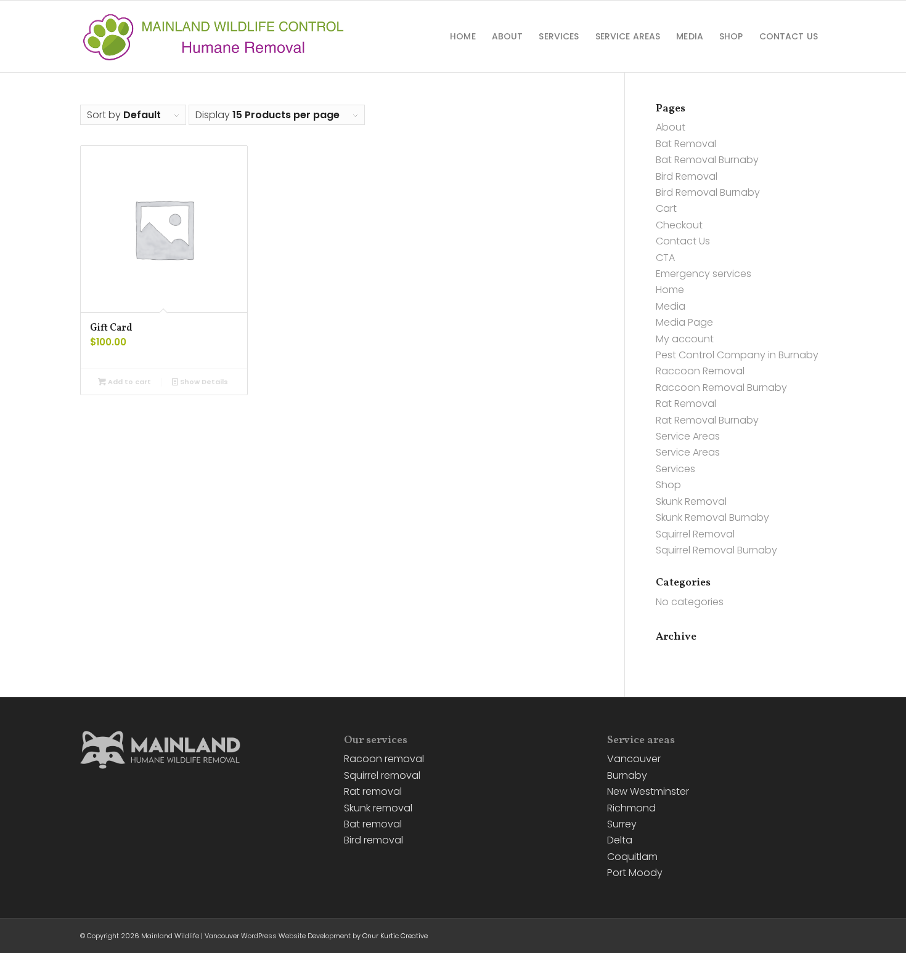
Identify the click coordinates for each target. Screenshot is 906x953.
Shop (668, 485)
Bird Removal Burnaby (708, 192)
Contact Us (683, 241)
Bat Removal (686, 144)
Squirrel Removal (695, 534)
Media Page (684, 322)
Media (670, 306)
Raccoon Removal (700, 371)
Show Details (203, 382)
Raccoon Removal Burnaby (721, 387)
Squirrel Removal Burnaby (716, 550)
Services (675, 469)
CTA (665, 258)
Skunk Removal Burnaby (712, 517)
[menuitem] (463, 36)
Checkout (679, 225)
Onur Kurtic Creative (395, 936)
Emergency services (703, 274)
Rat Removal (686, 403)
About (670, 127)
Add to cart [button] (128, 382)
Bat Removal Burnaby (707, 160)
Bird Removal (686, 176)
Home (670, 290)
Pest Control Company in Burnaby (737, 355)
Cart (666, 208)
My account (685, 339)
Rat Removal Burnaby (707, 420)
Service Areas (688, 436)
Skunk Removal (691, 501)
